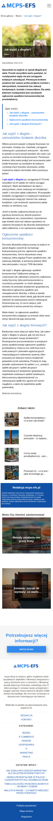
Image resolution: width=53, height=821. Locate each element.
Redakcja (26, 715)
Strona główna (7, 16)
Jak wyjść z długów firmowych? (25, 124)
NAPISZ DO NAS (26, 649)
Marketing (26, 753)
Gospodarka (26, 745)
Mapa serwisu (26, 811)
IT (26, 749)
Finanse (26, 741)
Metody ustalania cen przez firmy (26, 539)
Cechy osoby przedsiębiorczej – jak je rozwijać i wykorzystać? (35, 455)
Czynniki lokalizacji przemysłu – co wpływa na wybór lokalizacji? (35, 437)
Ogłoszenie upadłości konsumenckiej (28, 120)
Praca (26, 757)
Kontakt (26, 719)
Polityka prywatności (26, 805)
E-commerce (26, 737)
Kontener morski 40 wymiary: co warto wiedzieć (26, 590)
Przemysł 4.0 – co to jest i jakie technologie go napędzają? (36, 473)
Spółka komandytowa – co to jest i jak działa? (35, 419)
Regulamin (26, 817)
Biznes (19, 16)
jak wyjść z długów (13, 179)
